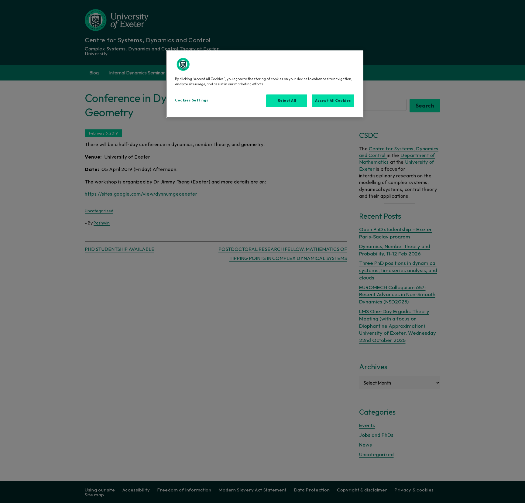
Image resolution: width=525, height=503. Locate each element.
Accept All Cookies (333, 100)
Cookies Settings (191, 100)
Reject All (287, 100)
